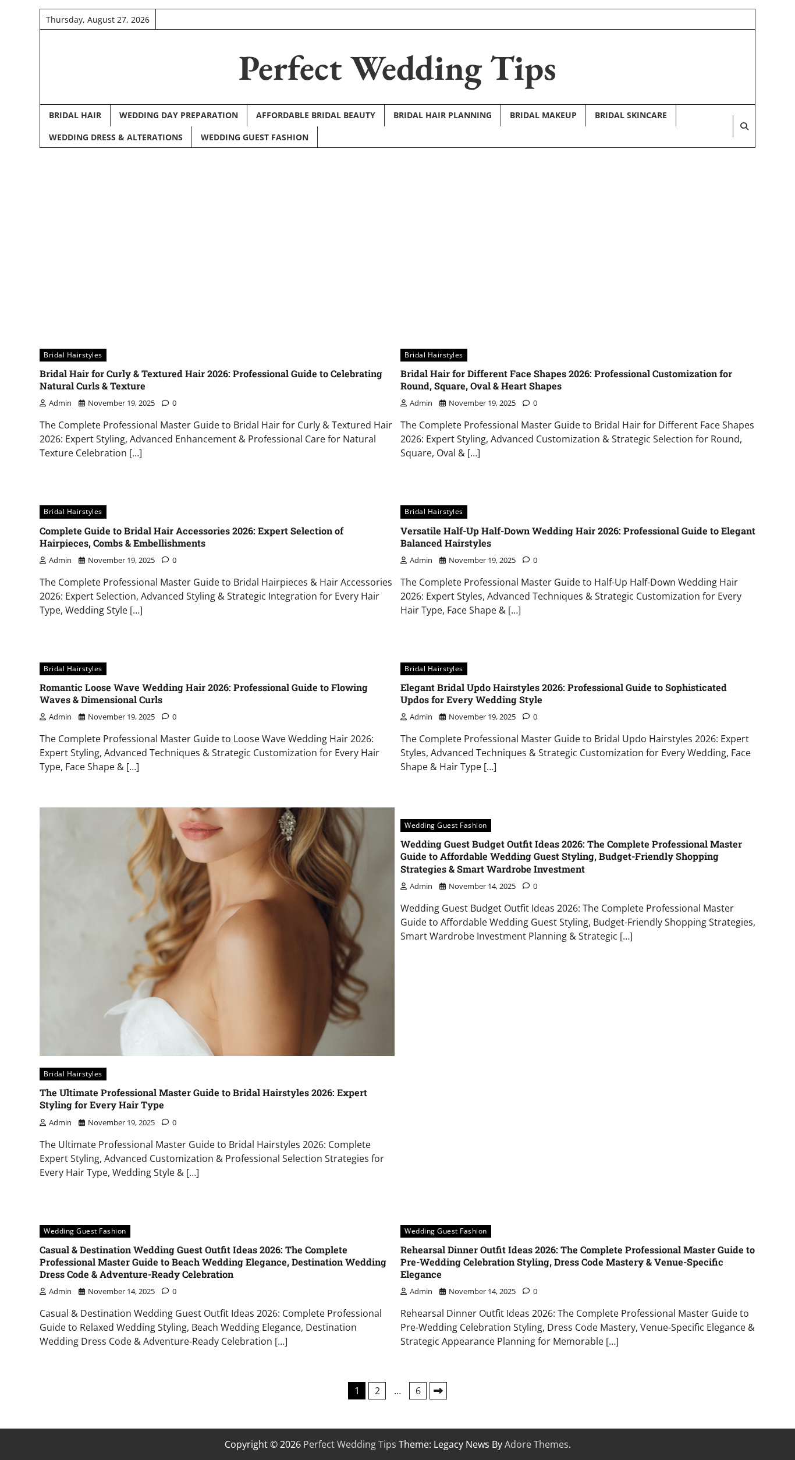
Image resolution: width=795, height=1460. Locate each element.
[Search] (744, 126)
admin (60, 403)
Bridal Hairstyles (73, 355)
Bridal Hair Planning (442, 115)
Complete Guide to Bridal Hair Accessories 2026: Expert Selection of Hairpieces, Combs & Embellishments (191, 537)
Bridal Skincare (631, 115)
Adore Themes (537, 1444)
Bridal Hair (75, 115)
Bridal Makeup (543, 115)
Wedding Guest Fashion (254, 137)
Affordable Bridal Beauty (315, 115)
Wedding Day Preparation (178, 115)
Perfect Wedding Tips (397, 67)
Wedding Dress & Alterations (116, 137)
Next (438, 1390)
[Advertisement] (397, 238)
